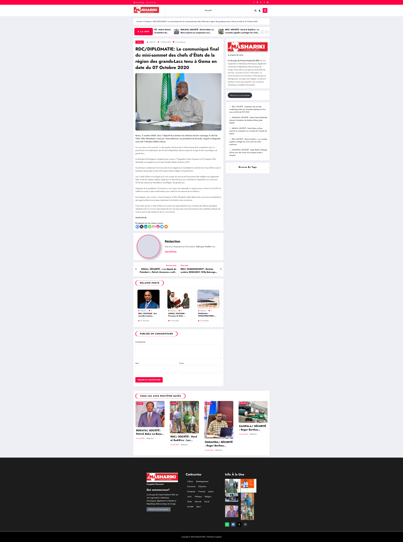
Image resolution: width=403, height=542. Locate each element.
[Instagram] (158, 226)
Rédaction (152, 42)
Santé (189, 501)
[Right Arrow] (266, 32)
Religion (208, 496)
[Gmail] (154, 226)
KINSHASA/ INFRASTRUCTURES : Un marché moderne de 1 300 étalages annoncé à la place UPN (207, 314)
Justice (210, 491)
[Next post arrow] (220, 269)
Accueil (208, 10)
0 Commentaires (180, 42)
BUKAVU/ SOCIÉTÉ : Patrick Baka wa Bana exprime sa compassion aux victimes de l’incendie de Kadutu (177, 31)
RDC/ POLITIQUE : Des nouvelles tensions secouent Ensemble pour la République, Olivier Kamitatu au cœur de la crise (147, 314)
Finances (201, 491)
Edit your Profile (203, 246)
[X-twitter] (239, 524)
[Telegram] (162, 226)
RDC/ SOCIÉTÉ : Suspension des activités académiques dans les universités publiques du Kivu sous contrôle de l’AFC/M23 (247, 109)
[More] (166, 226)
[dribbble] (261, 2)
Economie (191, 486)
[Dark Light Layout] (259, 10)
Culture (190, 481)
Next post (184, 265)
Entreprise (191, 491)
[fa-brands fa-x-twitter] (257, 2)
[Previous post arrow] (136, 269)
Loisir (189, 496)
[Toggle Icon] (265, 10)
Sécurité (209, 403)
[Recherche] (255, 10)
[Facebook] (137, 226)
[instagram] (264, 2)
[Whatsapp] (150, 226)
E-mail (181, 363)
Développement (202, 481)
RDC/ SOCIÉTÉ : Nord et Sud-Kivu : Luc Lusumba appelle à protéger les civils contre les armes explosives (223, 31)
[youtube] (267, 2)
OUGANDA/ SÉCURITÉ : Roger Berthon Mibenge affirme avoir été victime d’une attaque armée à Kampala (248, 152)
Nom (137, 363)
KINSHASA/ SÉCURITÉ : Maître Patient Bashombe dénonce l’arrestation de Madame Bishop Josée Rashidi (248, 120)
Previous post (171, 265)
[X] (141, 226)
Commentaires (140, 342)
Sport (198, 506)
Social (206, 501)
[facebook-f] (254, 2)
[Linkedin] (145, 226)
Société (139, 403)
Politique (139, 42)
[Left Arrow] (262, 32)
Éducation (202, 486)
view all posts (171, 252)
